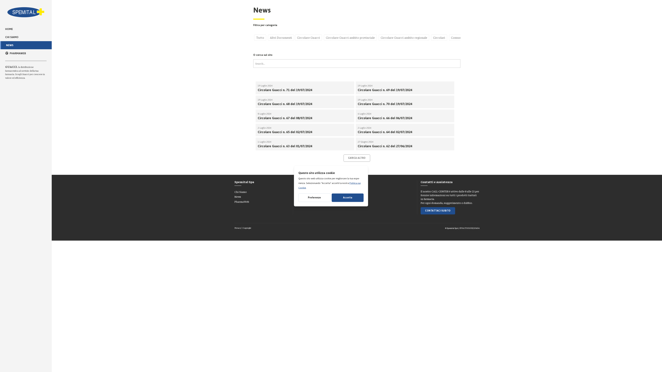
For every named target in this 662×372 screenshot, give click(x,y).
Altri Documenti (281, 37)
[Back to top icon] (644, 365)
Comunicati (459, 37)
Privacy (237, 227)
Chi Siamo (240, 191)
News (237, 196)
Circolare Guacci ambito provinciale (350, 37)
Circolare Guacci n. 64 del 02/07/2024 (385, 132)
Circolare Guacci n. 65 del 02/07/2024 (285, 132)
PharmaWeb (241, 201)
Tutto (260, 37)
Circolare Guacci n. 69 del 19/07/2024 (385, 90)
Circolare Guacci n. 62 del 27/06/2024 (385, 146)
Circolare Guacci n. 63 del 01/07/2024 (285, 146)
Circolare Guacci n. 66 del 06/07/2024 (385, 118)
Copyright (247, 227)
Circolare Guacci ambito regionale (404, 37)
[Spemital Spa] (26, 10)
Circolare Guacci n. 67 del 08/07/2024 (285, 118)
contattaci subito (438, 210)
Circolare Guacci (308, 37)
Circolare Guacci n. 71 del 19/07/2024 (285, 90)
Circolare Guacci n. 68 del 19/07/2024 (285, 104)
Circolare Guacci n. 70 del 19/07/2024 (385, 104)
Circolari (439, 37)
